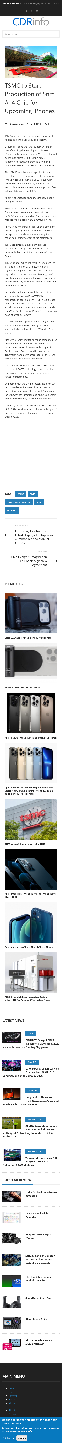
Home (12, 1388)
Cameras (32, 1090)
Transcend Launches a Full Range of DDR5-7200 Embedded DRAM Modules (29, 1161)
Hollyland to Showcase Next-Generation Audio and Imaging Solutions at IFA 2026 (30, 1101)
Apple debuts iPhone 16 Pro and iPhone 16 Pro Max (31, 737)
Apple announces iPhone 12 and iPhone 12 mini (29, 946)
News (12, 1391)
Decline (22, 1438)
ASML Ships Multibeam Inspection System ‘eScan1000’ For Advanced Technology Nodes (27, 998)
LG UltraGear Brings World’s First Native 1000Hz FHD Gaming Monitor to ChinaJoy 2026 (30, 1072)
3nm (39, 502)
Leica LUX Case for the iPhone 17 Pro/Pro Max (28, 637)
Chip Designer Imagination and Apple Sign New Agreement (29, 561)
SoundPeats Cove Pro (38, 1298)
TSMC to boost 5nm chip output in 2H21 (25, 843)
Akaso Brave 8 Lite (36, 1319)
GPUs (30, 1033)
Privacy (12, 1413)
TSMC (21, 494)
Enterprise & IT (36, 1119)
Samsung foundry (18, 502)
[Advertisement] (31, 454)
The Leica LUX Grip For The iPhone (22, 687)
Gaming (32, 1062)
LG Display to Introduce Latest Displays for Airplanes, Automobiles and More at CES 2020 (34, 537)
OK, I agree (8, 1438)
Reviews (13, 1395)
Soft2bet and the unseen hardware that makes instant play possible (40, 1259)
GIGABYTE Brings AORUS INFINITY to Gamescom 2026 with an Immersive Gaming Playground (30, 1043)
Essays (12, 1399)
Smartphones (17, 124)
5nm (32, 494)
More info (26, 1431)
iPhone (11, 510)
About (12, 1403)
